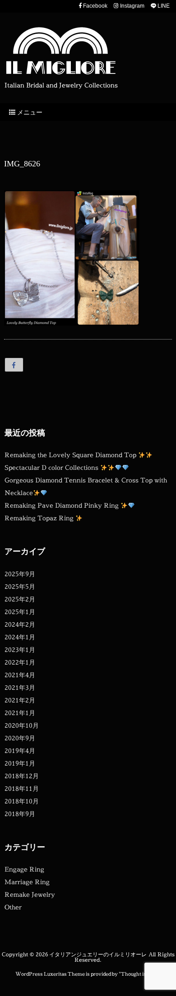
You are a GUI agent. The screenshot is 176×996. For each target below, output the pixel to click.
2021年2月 (20, 700)
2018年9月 (20, 813)
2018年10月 (22, 801)
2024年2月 (20, 624)
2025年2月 (20, 599)
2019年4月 (20, 750)
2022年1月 (20, 662)
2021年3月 (20, 687)
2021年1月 (20, 712)
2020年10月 (22, 725)
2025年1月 (20, 611)
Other (13, 907)
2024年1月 (20, 637)
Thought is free (139, 974)
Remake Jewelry (30, 894)
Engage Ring (24, 869)
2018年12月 (22, 775)
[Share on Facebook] (14, 365)
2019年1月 (20, 763)
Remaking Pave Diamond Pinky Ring (62, 505)
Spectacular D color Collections (52, 467)
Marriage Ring (27, 881)
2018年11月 (22, 788)
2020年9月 (20, 738)
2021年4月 (20, 674)
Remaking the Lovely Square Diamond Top (71, 454)
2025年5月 (20, 586)
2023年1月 (20, 649)
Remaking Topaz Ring (40, 518)
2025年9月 (20, 573)
